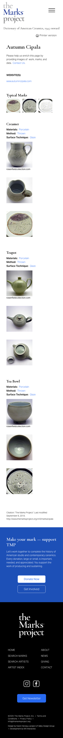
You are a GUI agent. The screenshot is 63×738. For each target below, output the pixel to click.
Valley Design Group (46, 726)
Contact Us (19, 63)
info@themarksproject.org (19, 721)
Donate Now (31, 579)
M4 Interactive (30, 729)
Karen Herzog (22, 726)
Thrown (21, 133)
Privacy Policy (26, 719)
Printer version (48, 35)
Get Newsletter (31, 698)
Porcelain (24, 129)
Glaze (33, 137)
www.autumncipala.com (18, 81)
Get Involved (31, 589)
